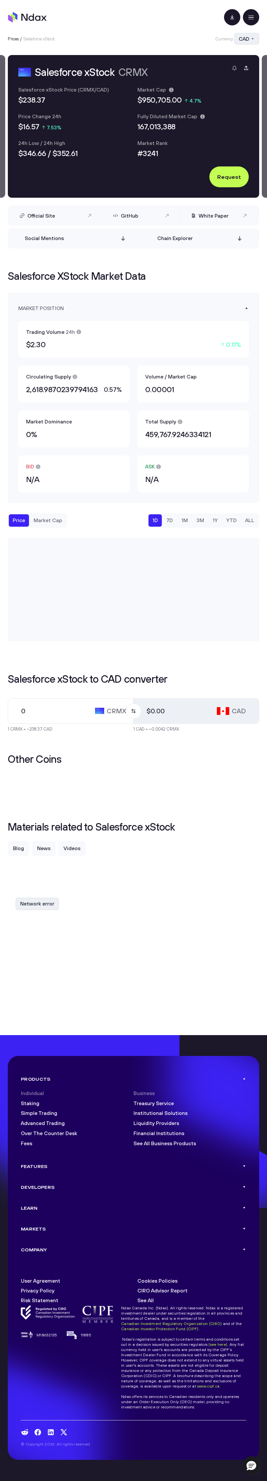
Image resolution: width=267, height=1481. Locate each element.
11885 (86, 1334)
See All (145, 1300)
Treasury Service (154, 1103)
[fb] (38, 1432)
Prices (13, 38)
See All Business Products (165, 1143)
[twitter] (64, 1432)
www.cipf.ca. (208, 1386)
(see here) (217, 1344)
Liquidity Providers (156, 1123)
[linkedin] (51, 1432)
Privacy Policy (37, 1290)
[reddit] (25, 1432)
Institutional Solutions (161, 1113)
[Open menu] (251, 17)
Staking (30, 1103)
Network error (37, 903)
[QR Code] (232, 17)
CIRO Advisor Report (162, 1290)
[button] (251, 1465)
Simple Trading (39, 1113)
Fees (26, 1143)
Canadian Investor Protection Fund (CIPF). (160, 1328)
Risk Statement (39, 1300)
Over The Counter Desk (49, 1133)
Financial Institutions (159, 1133)
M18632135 (46, 1334)
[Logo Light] (27, 17)
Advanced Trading (43, 1123)
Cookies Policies (157, 1280)
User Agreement (40, 1280)
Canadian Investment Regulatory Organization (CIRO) (171, 1323)
